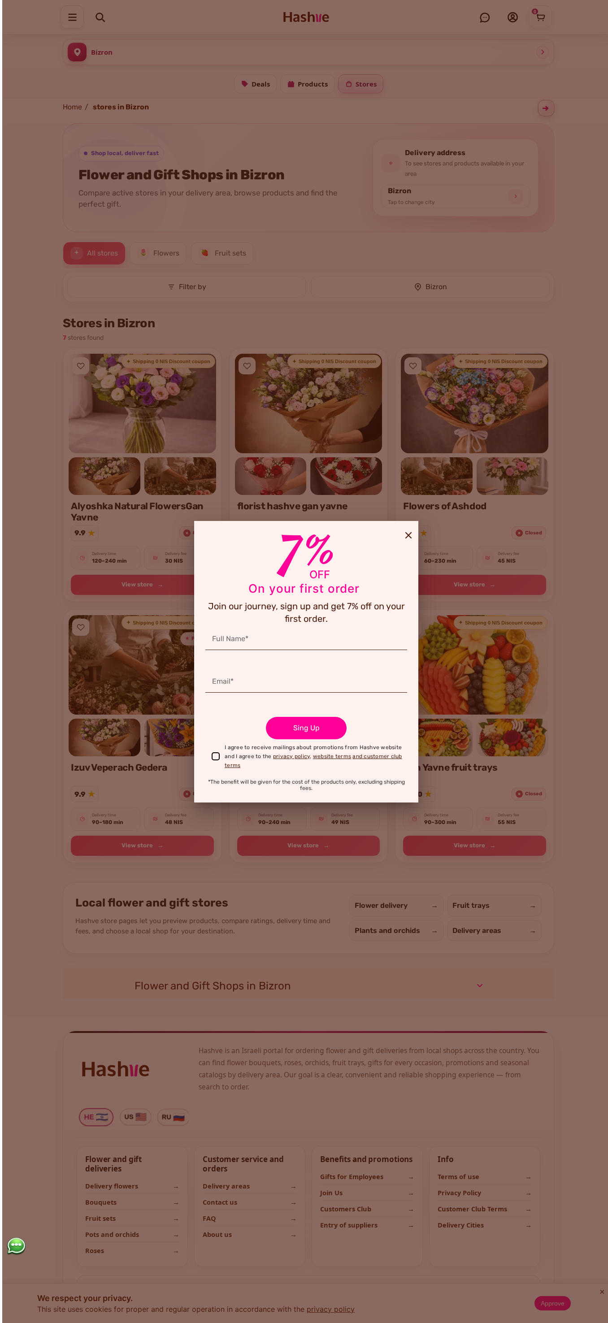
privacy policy (291, 756)
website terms (332, 756)
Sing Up (306, 728)
